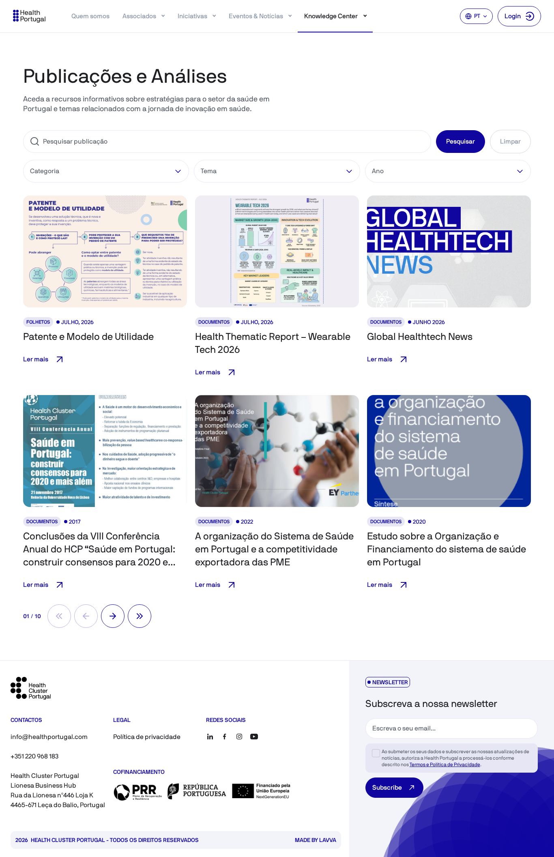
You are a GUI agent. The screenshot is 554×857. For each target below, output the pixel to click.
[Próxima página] (113, 616)
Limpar (510, 141)
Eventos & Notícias (256, 16)
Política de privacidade (146, 737)
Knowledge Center (331, 16)
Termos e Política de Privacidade (445, 764)
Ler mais (35, 359)
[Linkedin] (210, 736)
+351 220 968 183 (34, 756)
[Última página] (139, 616)
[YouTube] (254, 736)
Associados (139, 16)
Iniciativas (192, 16)
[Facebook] (225, 736)
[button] (105, 251)
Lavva (327, 840)
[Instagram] (239, 736)
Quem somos (90, 16)
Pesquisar (460, 141)
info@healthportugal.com (49, 737)
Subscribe (387, 787)
